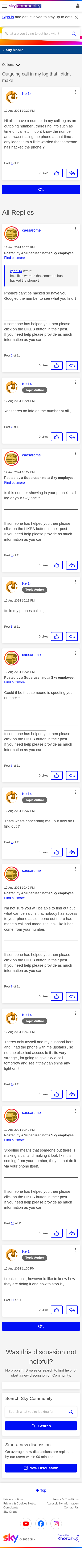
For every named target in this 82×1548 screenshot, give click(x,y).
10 (12, 1223)
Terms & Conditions (66, 1499)
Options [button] (8, 64)
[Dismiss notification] (76, 17)
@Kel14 (16, 271)
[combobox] (37, 33)
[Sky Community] (25, 6)
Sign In (77, 7)
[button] (76, 92)
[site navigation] (4, 6)
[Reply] (72, 173)
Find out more (14, 258)
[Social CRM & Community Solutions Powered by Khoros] (68, 1538)
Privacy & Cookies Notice (20, 1503)
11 (12, 1299)
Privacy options (13, 1499)
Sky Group (10, 1511)
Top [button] (43, 1490)
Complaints (10, 1507)
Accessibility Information (63, 1503)
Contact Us (71, 1507)
